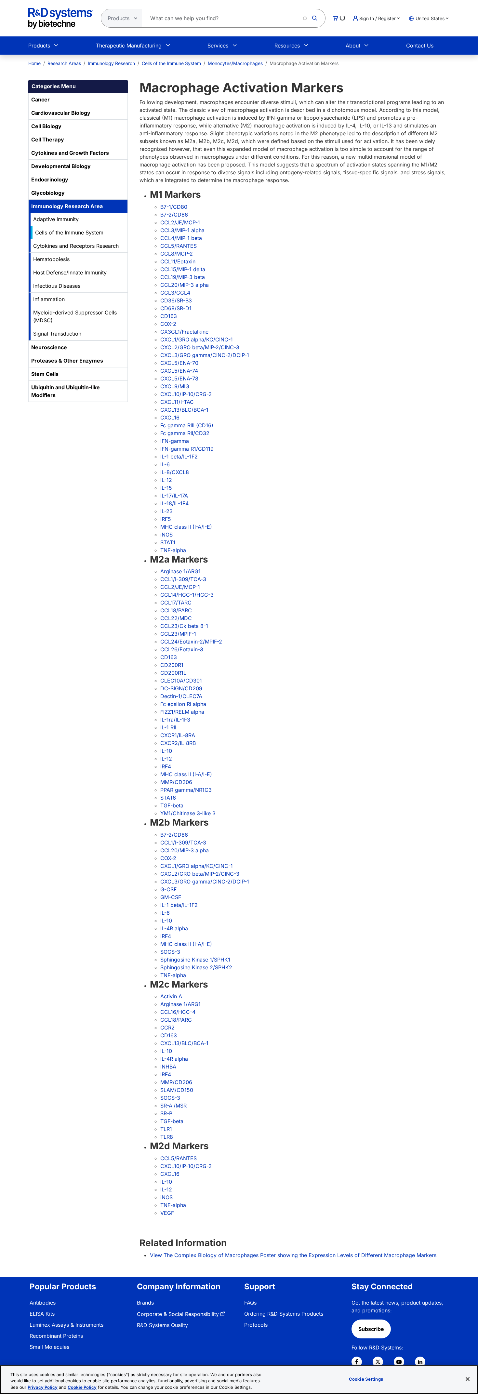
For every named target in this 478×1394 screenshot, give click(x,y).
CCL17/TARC (176, 602)
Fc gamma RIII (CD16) (186, 425)
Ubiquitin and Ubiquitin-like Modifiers (65, 391)
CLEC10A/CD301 (181, 680)
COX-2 (168, 324)
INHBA (168, 1066)
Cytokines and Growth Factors (70, 153)
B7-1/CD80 (173, 207)
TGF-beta (171, 805)
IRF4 (165, 766)
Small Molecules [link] (49, 1347)
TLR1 (166, 1129)
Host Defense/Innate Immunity (70, 272)
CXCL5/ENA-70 (179, 363)
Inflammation (49, 299)
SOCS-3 (170, 952)
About (353, 45)
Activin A (171, 996)
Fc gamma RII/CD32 (184, 433)
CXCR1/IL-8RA (177, 735)
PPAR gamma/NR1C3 (186, 790)
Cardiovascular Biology (60, 113)
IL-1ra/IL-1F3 (175, 719)
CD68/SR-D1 (176, 308)
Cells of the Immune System (171, 63)
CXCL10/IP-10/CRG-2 (186, 394)
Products (39, 45)
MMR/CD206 (176, 782)
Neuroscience (49, 347)
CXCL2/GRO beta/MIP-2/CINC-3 (199, 347)
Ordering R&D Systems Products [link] (283, 1313)
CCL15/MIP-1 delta (182, 269)
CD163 (168, 316)
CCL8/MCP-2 (176, 253)
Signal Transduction (57, 333)
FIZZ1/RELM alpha (182, 712)
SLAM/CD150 (176, 1090)
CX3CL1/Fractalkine (184, 331)
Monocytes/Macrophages (235, 63)
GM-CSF (170, 897)
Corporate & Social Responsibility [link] (178, 1314)
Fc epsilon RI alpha (183, 704)
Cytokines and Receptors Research (76, 246)
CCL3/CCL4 (175, 292)
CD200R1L (173, 673)
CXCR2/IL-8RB (178, 743)
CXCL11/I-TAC (177, 402)
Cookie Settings (366, 1378)
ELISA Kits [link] (42, 1313)
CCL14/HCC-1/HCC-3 (187, 594)
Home (34, 63)
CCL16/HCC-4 (177, 1012)
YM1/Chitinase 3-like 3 (188, 813)
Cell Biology (46, 126)
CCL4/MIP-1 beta (181, 238)
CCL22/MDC (176, 618)
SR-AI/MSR (173, 1105)
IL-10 (166, 751)
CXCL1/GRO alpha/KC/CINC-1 (196, 339)
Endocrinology (49, 179)
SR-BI (167, 1113)
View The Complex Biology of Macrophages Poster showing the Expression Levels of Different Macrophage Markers (293, 1255)
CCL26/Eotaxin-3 (181, 649)
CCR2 (167, 1027)
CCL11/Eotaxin (177, 261)
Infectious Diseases (56, 286)
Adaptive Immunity (56, 219)
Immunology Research (111, 63)
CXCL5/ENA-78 (179, 378)
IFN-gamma (174, 441)
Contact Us (419, 45)
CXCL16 (169, 417)
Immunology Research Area (67, 206)
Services (217, 45)
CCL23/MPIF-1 (178, 634)
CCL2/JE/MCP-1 (180, 222)
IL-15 (166, 488)
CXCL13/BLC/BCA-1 (184, 409)
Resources (287, 45)
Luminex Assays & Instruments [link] (66, 1324)
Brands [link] (145, 1302)
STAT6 (168, 797)
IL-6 (165, 464)
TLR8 (166, 1137)
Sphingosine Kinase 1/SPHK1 (195, 959)
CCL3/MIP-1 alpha (182, 230)
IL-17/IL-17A (174, 495)
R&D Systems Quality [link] (162, 1325)
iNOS (166, 534)
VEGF (167, 1213)
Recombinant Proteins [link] (56, 1336)
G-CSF (168, 889)
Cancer (40, 99)
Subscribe (371, 1329)
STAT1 (167, 542)
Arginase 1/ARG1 (180, 571)
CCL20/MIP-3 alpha (184, 285)
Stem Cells (45, 374)
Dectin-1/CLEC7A (181, 696)
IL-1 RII (168, 727)
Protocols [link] (256, 1324)
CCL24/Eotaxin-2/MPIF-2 (191, 641)
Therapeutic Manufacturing (129, 45)
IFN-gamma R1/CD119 (187, 448)
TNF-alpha (173, 550)
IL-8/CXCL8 (174, 472)
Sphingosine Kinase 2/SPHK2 (196, 967)
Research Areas (64, 63)
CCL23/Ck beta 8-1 (184, 626)
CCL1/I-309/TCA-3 (183, 579)
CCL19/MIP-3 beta (182, 277)
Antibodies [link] (43, 1302)
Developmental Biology (61, 166)
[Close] (467, 1379)
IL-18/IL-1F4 (174, 503)
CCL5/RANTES (178, 246)
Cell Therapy (47, 139)
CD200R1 (171, 665)
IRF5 (165, 519)
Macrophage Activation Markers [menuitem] (304, 63)
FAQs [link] (250, 1302)
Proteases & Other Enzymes (67, 360)
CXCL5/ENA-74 (179, 370)
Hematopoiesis (51, 259)
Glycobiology (48, 193)
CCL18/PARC (176, 610)
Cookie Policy (82, 1387)
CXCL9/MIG (174, 386)
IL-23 (166, 511)
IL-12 (166, 480)
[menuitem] (34, 63)
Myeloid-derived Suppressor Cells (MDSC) (75, 316)
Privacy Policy (43, 1387)
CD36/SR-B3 (176, 300)
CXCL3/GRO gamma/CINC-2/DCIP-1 (204, 355)
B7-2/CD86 (174, 214)
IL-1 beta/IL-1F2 (179, 456)
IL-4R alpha (174, 928)
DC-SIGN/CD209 (181, 688)
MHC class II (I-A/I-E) (186, 527)
